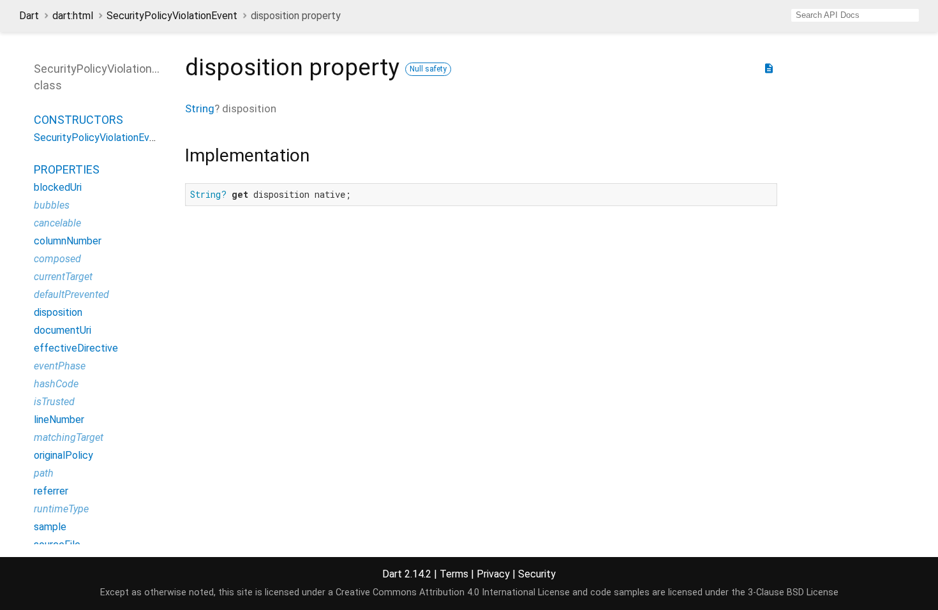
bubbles (52, 205)
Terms (454, 574)
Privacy (493, 574)
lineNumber (59, 419)
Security (537, 574)
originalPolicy (63, 455)
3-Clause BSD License (793, 592)
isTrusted (54, 402)
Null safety (428, 68)
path (44, 473)
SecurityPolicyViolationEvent (172, 16)
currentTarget (63, 277)
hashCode (56, 384)
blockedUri (58, 187)
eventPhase (60, 366)
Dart (29, 16)
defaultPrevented (71, 294)
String (199, 108)
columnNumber (67, 241)
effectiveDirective (76, 348)
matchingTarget (68, 437)
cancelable (57, 223)
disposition (58, 312)
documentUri (62, 330)
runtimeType (61, 509)
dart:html (72, 16)
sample (50, 527)
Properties (67, 169)
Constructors (78, 119)
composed (57, 259)
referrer (51, 491)
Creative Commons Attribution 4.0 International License (453, 592)
